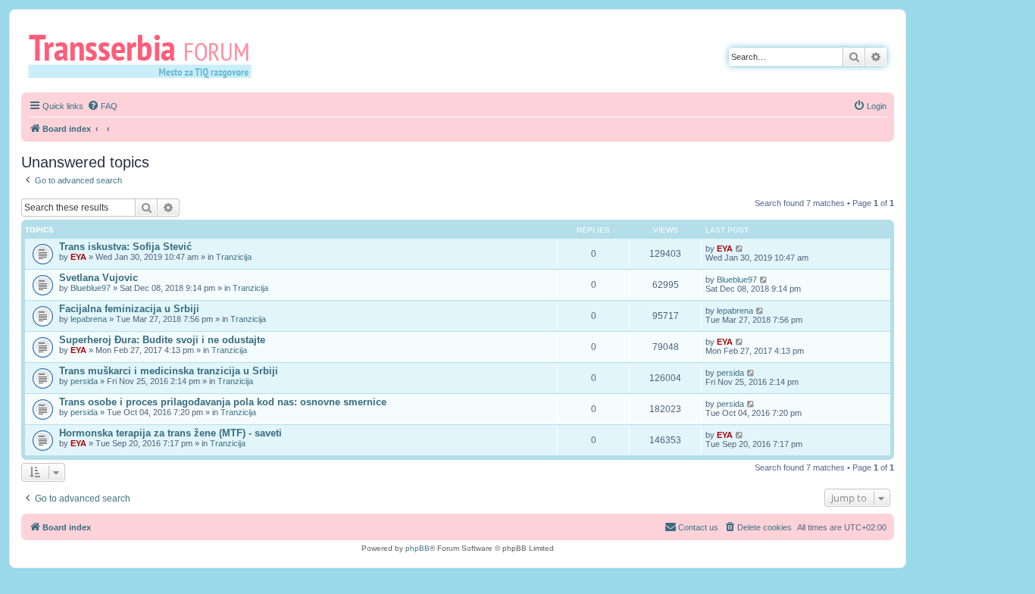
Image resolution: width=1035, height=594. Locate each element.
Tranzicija (234, 256)
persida (84, 381)
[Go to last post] (740, 248)
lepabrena (88, 319)
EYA (78, 256)
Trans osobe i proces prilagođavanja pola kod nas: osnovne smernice (222, 402)
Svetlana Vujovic (98, 277)
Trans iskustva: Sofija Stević (125, 246)
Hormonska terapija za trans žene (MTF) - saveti (170, 433)
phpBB (417, 548)
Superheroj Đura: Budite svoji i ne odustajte (162, 339)
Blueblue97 (90, 287)
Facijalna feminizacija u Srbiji (129, 308)
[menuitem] (102, 106)
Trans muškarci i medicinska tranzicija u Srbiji (168, 371)
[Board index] (145, 55)
